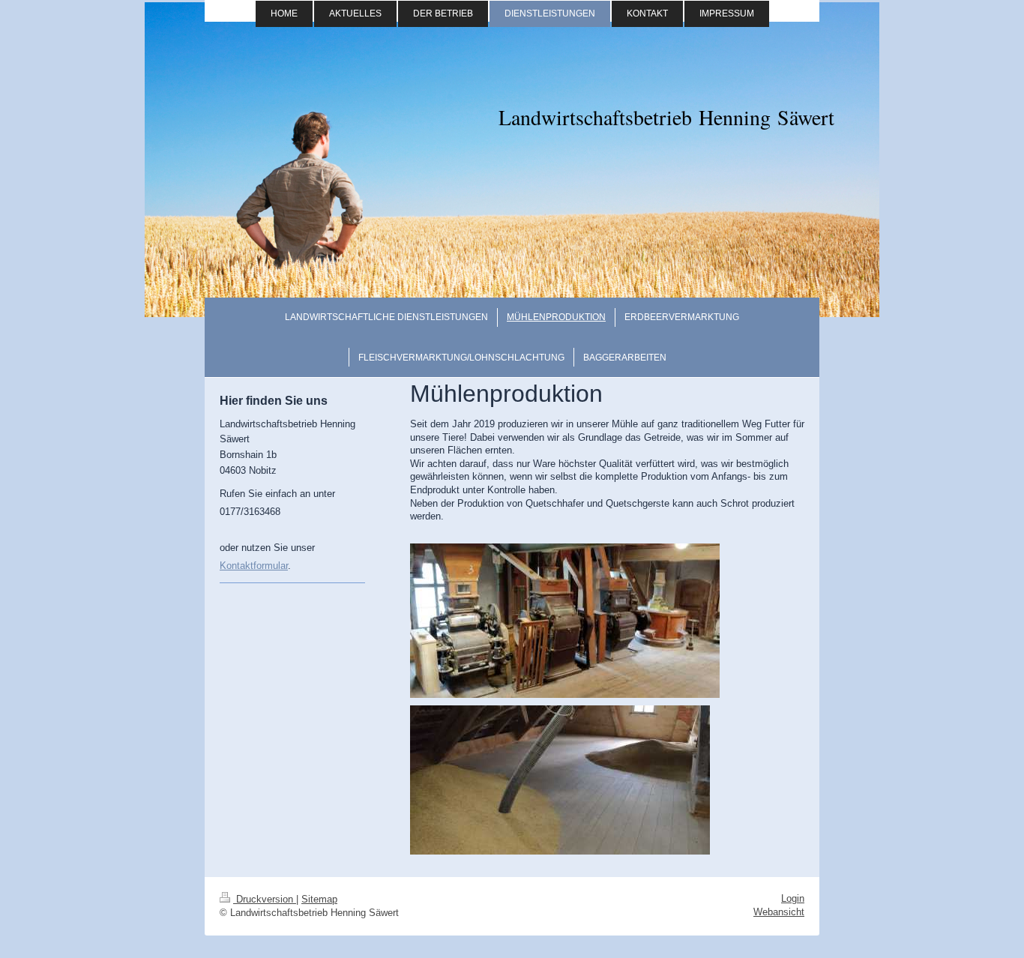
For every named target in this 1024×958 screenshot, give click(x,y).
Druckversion (264, 899)
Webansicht (778, 912)
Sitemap (319, 899)
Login (792, 898)
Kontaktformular (254, 565)
